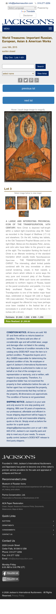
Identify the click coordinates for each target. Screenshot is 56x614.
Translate (30, 11)
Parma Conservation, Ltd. (13, 494)
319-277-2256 (43, 3)
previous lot (28, 88)
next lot (28, 100)
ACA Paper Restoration (12, 503)
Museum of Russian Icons (14, 483)
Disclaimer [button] (28, 15)
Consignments (8, 530)
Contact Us (7, 534)
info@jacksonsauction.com (21, 3)
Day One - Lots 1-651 (14, 57)
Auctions (6, 521)
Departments (8, 525)
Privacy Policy (18, 595)
